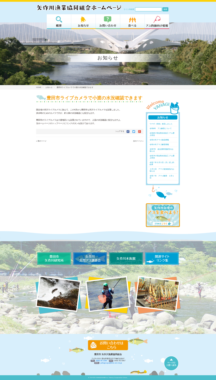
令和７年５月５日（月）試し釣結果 (162, 163)
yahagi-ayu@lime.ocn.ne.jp (111, 363)
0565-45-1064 (101, 361)
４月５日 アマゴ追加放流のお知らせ (162, 170)
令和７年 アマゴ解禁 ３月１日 (162, 177)
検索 (165, 9)
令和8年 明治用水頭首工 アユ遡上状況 (162, 134)
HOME (38, 87)
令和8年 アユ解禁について (161, 128)
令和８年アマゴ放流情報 (159, 140)
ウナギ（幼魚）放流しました (161, 124)
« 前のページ (41, 141)
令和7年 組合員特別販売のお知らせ (161, 150)
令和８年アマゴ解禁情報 (159, 144)
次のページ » (138, 141)
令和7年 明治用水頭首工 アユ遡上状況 (162, 157)
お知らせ (49, 87)
